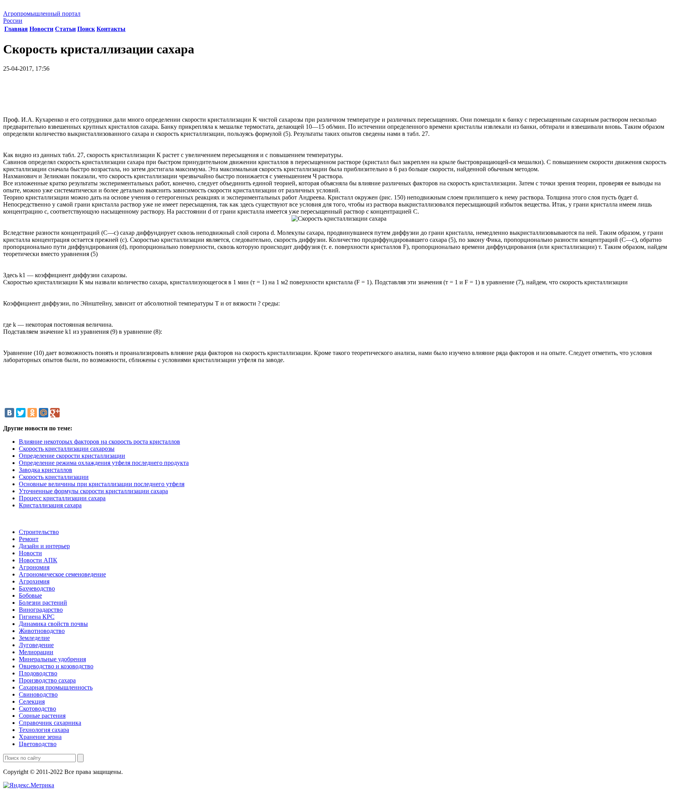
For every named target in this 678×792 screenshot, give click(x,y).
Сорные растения (42, 715)
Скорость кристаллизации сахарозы (67, 448)
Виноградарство (41, 609)
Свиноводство (38, 694)
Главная (16, 29)
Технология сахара (44, 729)
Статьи (65, 29)
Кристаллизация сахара (50, 505)
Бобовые (30, 595)
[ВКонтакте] (9, 412)
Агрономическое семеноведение (62, 574)
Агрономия (34, 567)
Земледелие (34, 638)
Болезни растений (43, 602)
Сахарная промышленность (56, 687)
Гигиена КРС (37, 616)
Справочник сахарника (50, 722)
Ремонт (28, 539)
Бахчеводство (37, 588)
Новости (41, 29)
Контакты (111, 29)
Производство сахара (47, 680)
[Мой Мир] (43, 412)
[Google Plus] (55, 412)
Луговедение (36, 645)
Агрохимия (34, 581)
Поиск (86, 29)
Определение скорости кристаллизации (72, 455)
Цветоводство (37, 744)
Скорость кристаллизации (54, 477)
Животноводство (42, 630)
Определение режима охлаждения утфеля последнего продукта (104, 462)
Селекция (32, 701)
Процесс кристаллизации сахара (62, 498)
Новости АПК (38, 560)
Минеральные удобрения (52, 659)
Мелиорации (36, 652)
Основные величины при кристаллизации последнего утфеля (101, 484)
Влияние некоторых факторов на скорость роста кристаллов (99, 441)
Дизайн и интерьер (44, 546)
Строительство (39, 532)
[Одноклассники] (32, 412)
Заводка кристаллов (45, 469)
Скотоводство (37, 708)
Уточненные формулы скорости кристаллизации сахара (93, 491)
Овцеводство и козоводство (56, 666)
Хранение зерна (40, 736)
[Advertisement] (339, 97)
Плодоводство (38, 673)
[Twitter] (21, 412)
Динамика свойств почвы (53, 623)
